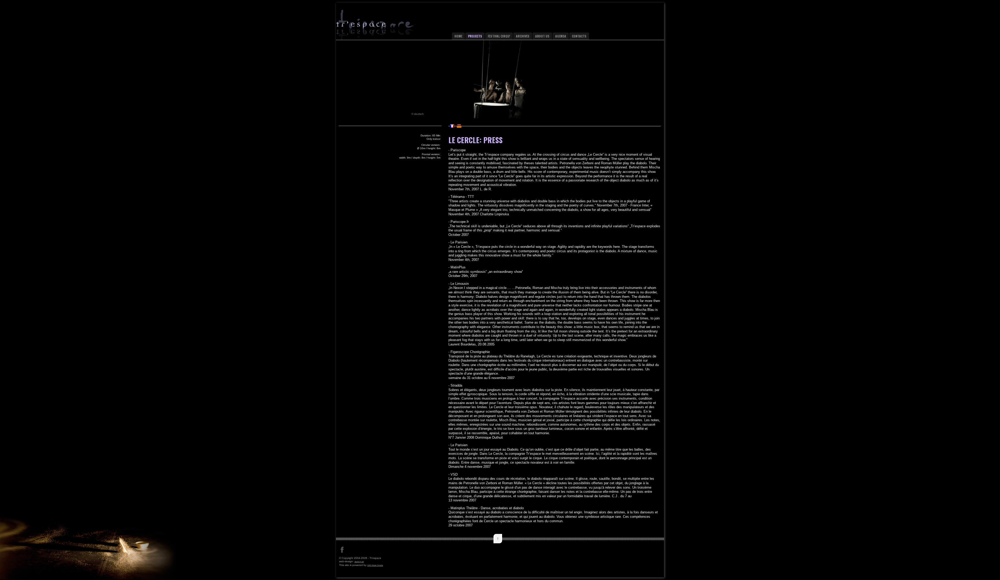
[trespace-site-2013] (385, 27)
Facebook (342, 550)
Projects (475, 36)
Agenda (560, 36)
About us (542, 36)
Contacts (579, 36)
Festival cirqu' (499, 36)
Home (458, 36)
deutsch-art (359, 562)
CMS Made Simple (375, 565)
